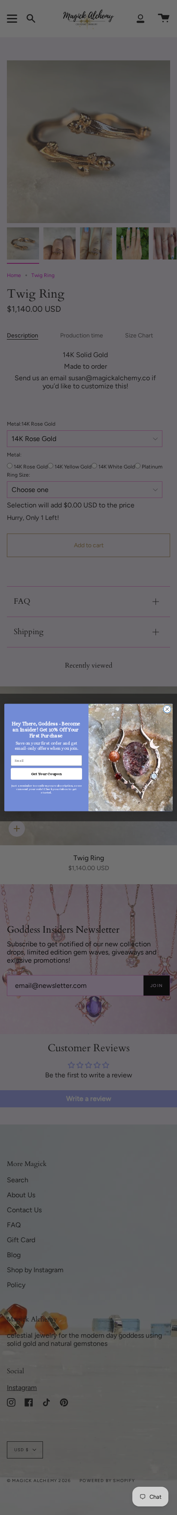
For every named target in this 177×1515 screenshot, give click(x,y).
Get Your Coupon (46, 774)
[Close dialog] (167, 709)
